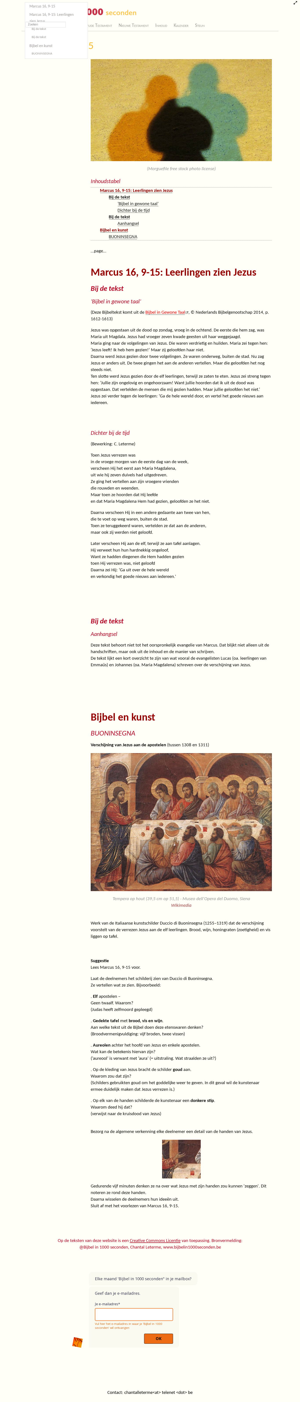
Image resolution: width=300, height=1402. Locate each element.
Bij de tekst (39, 29)
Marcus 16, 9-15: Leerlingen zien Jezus (51, 18)
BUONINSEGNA (42, 53)
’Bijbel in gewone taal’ (138, 204)
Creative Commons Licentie (155, 1240)
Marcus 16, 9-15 (42, 6)
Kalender (181, 25)
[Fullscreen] (295, 3)
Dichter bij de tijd (133, 210)
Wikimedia (181, 905)
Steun (200, 25)
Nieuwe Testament (134, 25)
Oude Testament (98, 25)
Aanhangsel (128, 223)
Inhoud (161, 25)
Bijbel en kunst (40, 46)
